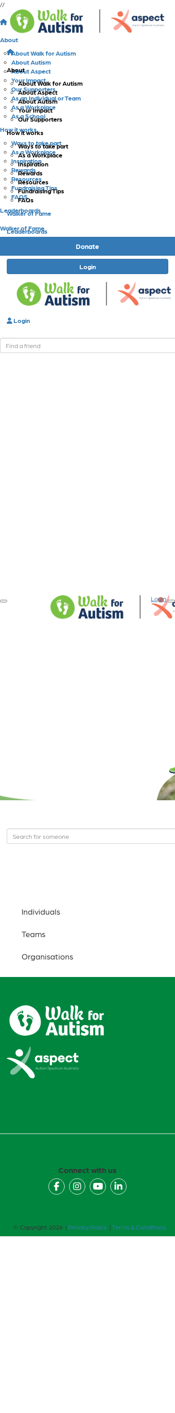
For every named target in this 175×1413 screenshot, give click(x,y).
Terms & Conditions (139, 1226)
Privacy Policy (87, 1226)
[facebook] (56, 1186)
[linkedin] (118, 1186)
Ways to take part (43, 145)
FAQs (26, 199)
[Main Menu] (3, 601)
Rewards (30, 172)
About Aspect (37, 92)
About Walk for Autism (50, 83)
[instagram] (77, 1186)
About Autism (37, 101)
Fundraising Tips (41, 190)
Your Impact (35, 109)
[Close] (171, 601)
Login (87, 266)
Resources (33, 181)
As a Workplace (40, 154)
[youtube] (98, 1186)
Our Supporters (40, 118)
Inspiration (33, 163)
